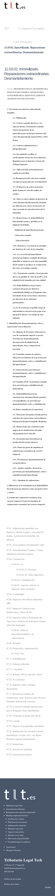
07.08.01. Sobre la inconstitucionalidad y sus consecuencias (22, 634)
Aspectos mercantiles (16, 832)
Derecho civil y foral (15, 835)
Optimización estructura (17, 825)
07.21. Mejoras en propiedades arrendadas (25, 726)
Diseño (48, 887)
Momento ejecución (15, 828)
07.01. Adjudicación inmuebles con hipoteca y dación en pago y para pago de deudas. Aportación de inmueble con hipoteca (24, 534)
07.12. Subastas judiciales (17, 663)
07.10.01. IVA (17, 653)
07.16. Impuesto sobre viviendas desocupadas (20, 686)
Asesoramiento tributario (15, 809)
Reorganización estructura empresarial (20, 812)
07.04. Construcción (15, 559)
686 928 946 (9, 871)
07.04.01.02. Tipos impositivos (30, 574)
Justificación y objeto (16, 819)
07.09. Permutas (13, 643)
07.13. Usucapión (14, 669)
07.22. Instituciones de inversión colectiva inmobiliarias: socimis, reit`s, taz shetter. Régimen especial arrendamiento (25, 735)
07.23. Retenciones (15, 744)
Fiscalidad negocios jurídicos (19, 842)
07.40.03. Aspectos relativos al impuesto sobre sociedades (25, 587)
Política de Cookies (11, 884)
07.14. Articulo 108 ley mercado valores (24, 674)
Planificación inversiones (17, 822)
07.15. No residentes (15, 679)
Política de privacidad (12, 879)
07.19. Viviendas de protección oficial (23, 715)
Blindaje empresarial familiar (17, 815)
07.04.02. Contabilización (22, 579)
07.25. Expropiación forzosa (19, 754)
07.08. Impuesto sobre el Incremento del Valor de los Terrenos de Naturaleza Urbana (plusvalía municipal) (26, 621)
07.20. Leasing (13, 720)
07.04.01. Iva (17, 564)
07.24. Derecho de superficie (19, 749)
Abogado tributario (13, 850)
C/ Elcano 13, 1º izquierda (14, 865)
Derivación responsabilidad (18, 838)
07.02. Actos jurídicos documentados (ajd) (25, 544)
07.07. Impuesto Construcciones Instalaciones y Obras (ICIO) (20, 610)
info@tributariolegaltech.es (14, 868)
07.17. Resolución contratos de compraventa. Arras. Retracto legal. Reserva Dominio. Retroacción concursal (26, 697)
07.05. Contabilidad (15, 594)
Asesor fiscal (11, 847)
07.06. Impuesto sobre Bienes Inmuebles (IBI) (24, 601)
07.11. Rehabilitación (16, 658)
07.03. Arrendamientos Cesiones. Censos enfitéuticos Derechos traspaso (24, 552)
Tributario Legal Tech (14, 805)
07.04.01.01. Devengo (26, 569)
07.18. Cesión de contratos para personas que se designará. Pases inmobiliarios (24, 708)
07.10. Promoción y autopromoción (22, 648)
